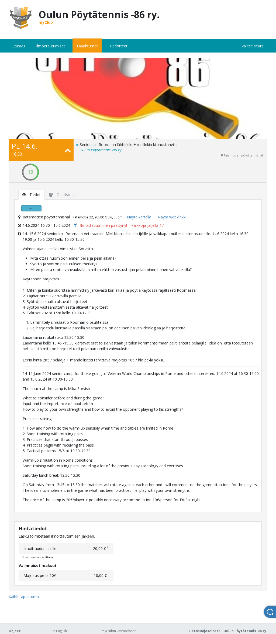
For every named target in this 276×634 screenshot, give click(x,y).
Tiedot (34, 194)
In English (60, 631)
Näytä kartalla (139, 217)
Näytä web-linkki (172, 217)
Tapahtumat (87, 45)
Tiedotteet (118, 45)
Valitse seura (253, 45)
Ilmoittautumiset (50, 45)
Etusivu (18, 45)
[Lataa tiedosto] (74, 225)
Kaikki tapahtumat (24, 596)
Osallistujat (66, 194)
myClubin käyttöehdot (119, 631)
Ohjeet (15, 631)
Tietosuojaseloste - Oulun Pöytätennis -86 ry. (227, 631)
